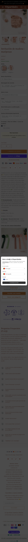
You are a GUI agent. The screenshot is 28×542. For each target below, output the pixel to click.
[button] (14, 268)
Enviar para (5, 266)
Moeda (4, 277)
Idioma (4, 271)
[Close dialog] (26, 257)
